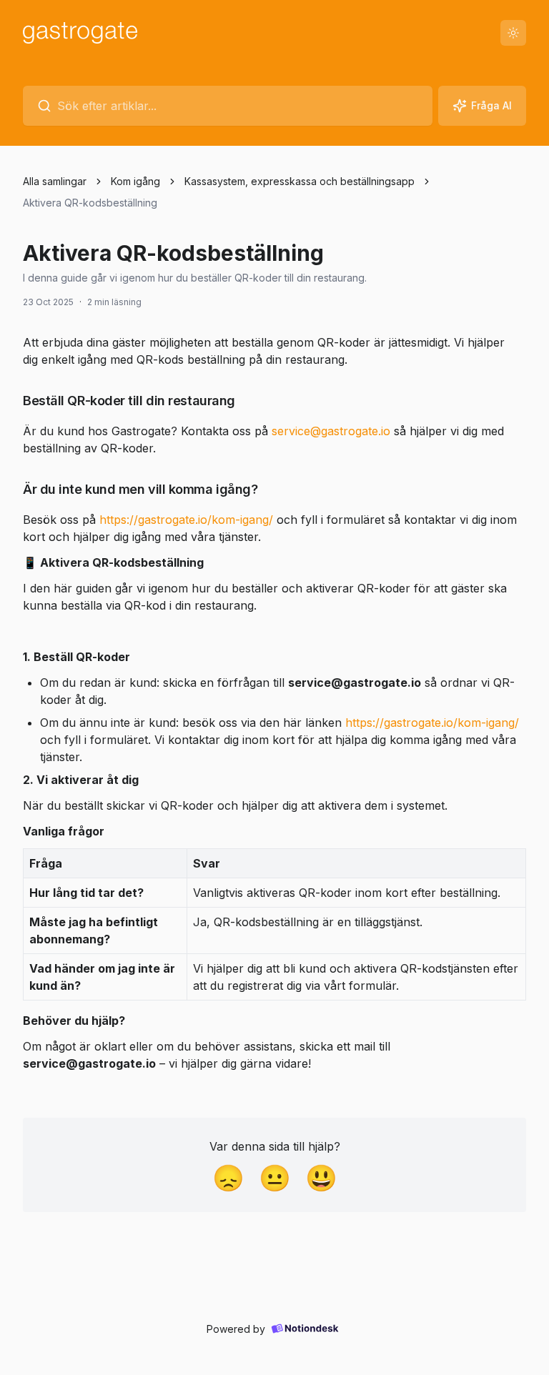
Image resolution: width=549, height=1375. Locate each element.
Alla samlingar (54, 181)
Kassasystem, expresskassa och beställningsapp (299, 181)
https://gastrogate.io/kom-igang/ (188, 519)
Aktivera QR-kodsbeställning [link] (90, 203)
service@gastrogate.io (331, 431)
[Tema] (513, 33)
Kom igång (135, 181)
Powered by (236, 1329)
